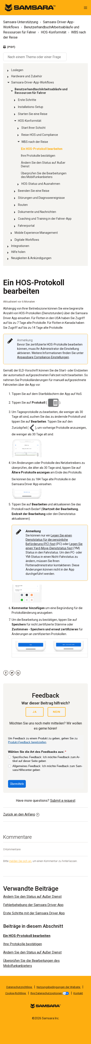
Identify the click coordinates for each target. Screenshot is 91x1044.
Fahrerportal (26, 225)
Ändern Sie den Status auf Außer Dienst (43, 164)
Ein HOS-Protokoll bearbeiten (41, 149)
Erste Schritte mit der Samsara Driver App (34, 913)
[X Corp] (12, 672)
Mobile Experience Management (36, 232)
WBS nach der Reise (34, 141)
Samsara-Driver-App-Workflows (32, 82)
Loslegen (17, 70)
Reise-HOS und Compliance (39, 134)
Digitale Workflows (27, 239)
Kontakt (78, 993)
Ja (35, 711)
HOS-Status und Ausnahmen (40, 183)
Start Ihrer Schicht (33, 127)
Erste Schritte (27, 100)
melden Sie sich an (20, 861)
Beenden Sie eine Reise (33, 190)
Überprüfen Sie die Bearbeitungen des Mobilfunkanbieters (43, 175)
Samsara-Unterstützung (20, 22)
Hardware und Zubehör (26, 76)
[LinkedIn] (18, 672)
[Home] (30, 7)
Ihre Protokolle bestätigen (38, 155)
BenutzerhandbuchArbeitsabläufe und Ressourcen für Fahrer (41, 91)
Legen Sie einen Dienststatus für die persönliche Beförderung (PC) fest (49, 540)
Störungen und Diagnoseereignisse (41, 197)
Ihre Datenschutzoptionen (46, 993)
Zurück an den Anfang (19, 814)
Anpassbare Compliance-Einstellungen (43, 357)
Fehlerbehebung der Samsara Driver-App (33, 905)
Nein (56, 711)
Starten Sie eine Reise (32, 114)
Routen (23, 205)
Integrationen (20, 246)
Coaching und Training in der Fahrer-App (45, 218)
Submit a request (62, 801)
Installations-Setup (30, 107)
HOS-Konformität (53, 32)
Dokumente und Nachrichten (37, 212)
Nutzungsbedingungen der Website (59, 987)
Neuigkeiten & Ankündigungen (31, 258)
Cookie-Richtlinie (15, 993)
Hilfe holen (18, 252)
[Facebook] (5, 672)
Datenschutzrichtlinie (19, 987)
